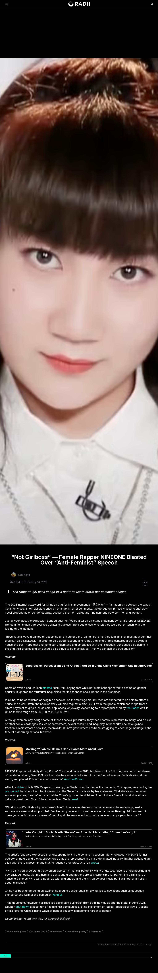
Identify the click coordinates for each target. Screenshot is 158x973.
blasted (47, 688)
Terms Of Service (105, 944)
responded (12, 791)
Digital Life (39, 931)
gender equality (77, 931)
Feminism (56, 931)
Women (97, 931)
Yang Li (57, 894)
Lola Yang (24, 574)
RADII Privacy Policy (125, 944)
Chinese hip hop (17, 931)
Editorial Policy (144, 944)
